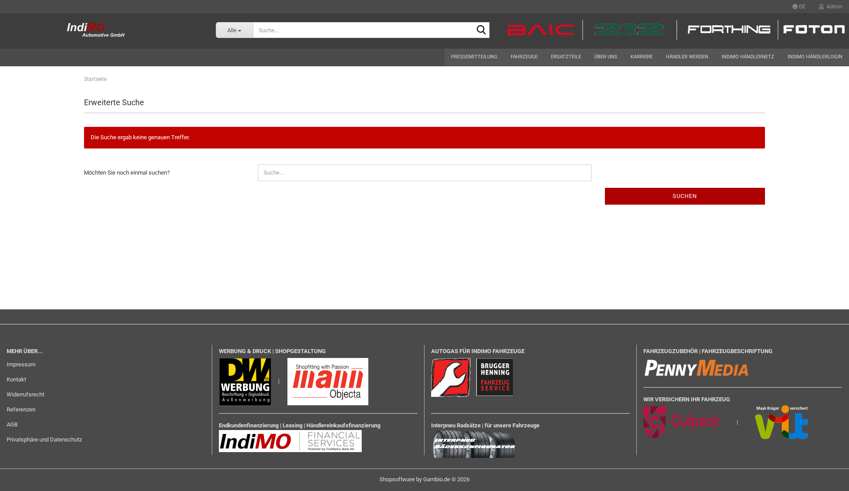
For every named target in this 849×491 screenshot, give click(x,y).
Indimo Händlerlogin (815, 57)
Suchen (685, 196)
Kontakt (16, 379)
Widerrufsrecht (25, 394)
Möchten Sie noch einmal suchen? (127, 172)
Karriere (642, 57)
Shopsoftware (397, 479)
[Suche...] (481, 30)
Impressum (21, 364)
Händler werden (687, 57)
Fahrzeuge (524, 57)
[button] (799, 6)
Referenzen (21, 409)
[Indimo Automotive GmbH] (101, 31)
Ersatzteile (566, 57)
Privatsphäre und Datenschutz (44, 439)
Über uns (605, 57)
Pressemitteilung (474, 57)
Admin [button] (833, 7)
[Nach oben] (824, 478)
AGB (12, 424)
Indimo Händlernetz (748, 57)
